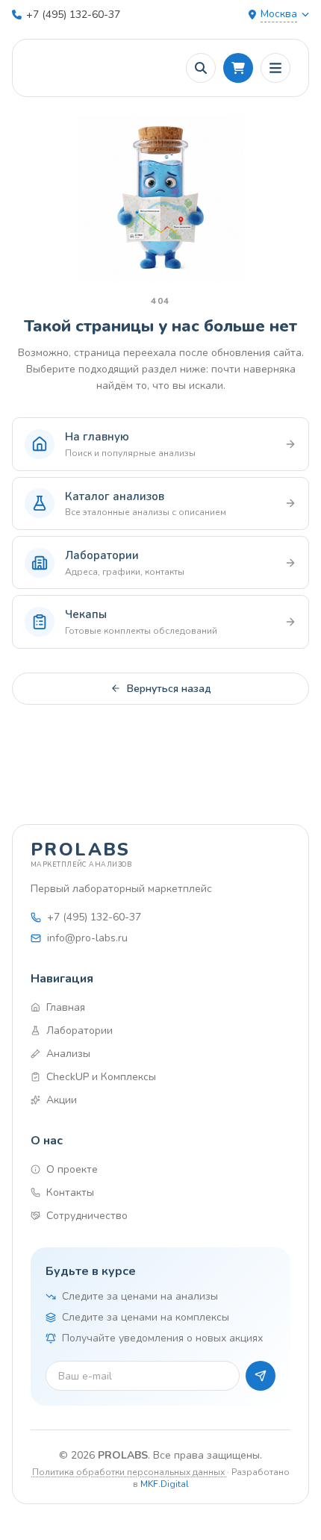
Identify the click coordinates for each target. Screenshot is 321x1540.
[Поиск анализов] (201, 68)
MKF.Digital (164, 1484)
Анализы (68, 1054)
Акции (61, 1100)
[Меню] (275, 68)
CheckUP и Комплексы (101, 1077)
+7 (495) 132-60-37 (73, 14)
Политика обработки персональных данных (129, 1472)
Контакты (70, 1192)
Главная (65, 1007)
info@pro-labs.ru (87, 938)
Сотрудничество (87, 1216)
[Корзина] (238, 68)
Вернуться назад (169, 689)
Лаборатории (79, 1030)
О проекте (72, 1169)
